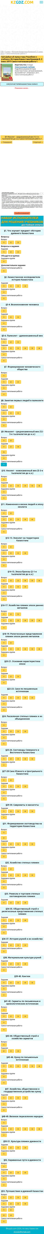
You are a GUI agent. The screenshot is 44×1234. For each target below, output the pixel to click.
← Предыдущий (6, 142)
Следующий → (38, 142)
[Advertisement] (22, 28)
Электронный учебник (25, 67)
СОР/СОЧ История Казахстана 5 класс (22, 84)
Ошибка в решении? (22, 213)
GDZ (22, 2)
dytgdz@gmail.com (22, 1232)
